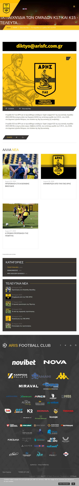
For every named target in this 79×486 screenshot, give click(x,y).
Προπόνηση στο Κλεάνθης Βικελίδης (23, 290)
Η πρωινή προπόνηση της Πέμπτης (23, 304)
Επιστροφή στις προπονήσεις (21, 326)
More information (64, 484)
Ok (73, 484)
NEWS (15, 27)
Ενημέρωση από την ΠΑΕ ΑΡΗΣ (57, 184)
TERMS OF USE (23, 472)
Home (9, 27)
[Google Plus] (23, 137)
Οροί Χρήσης (7, 472)
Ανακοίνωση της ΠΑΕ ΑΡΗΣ (21, 318)
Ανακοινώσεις (14, 270)
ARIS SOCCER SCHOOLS (17, 273)
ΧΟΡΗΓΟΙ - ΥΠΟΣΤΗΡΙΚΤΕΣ (39, 465)
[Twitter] (17, 137)
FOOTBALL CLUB (30, 345)
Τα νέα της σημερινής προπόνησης (23, 311)
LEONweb (73, 476)
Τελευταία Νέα (24, 27)
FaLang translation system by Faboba (9, 254)
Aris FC (43, 476)
